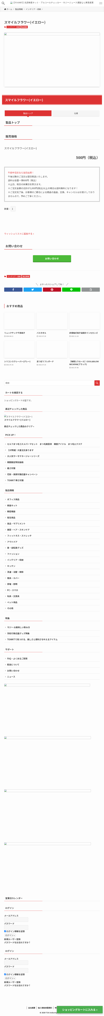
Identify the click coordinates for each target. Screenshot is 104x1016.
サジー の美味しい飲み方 (18, 627)
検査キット (12, 505)
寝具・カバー (13, 578)
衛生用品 (11, 517)
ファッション (13, 553)
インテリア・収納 (13, 27)
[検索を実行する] (97, 383)
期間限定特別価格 (15, 462)
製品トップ (28, 113)
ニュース (11, 676)
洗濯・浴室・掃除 (15, 571)
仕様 (76, 113)
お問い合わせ (52, 258)
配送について (13, 664)
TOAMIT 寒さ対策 (15, 480)
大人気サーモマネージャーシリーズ (23, 456)
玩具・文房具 (13, 596)
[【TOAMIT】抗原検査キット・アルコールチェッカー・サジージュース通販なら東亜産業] (52, 3)
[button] (3, 3)
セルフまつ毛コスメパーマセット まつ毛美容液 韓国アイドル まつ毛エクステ (44, 444)
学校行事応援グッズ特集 (18, 633)
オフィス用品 (13, 499)
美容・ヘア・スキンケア (18, 529)
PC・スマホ (12, 590)
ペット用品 (12, 602)
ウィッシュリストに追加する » (19, 233)
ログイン (9, 908)
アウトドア (12, 541)
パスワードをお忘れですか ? (17, 942)
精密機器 (11, 511)
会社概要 (31, 1007)
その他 (10, 608)
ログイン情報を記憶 (15, 931)
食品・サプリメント (16, 523)
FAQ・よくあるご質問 (17, 658)
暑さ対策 (11, 468)
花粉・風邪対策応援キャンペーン (22, 474)
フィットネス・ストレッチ (19, 535)
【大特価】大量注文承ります (20, 450)
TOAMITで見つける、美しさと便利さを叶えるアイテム (32, 639)
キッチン (11, 565)
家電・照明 (12, 584)
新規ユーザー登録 (12, 939)
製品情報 (24, 27)
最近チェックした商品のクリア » (19, 426)
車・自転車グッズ (15, 547)
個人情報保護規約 (45, 1007)
